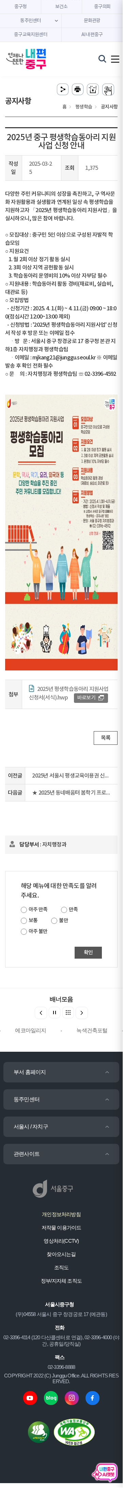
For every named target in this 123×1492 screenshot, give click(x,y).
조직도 (61, 1267)
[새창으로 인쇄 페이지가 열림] (77, 89)
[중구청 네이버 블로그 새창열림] (51, 1398)
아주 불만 (38, 931)
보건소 (61, 7)
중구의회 (102, 7)
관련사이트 (27, 1154)
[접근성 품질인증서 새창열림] (74, 1432)
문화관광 (92, 21)
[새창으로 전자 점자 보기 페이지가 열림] (108, 89)
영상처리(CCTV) (61, 1241)
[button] (82, 1013)
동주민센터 (27, 1099)
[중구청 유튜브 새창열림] (30, 1398)
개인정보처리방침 (61, 1214)
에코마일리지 (30, 1030)
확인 (88, 953)
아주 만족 (38, 910)
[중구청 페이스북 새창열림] (92, 1398)
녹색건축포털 (91, 1030)
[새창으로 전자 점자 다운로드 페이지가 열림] (93, 89)
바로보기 (86, 698)
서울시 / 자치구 (31, 1126)
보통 (33, 921)
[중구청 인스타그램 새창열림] (72, 1398)
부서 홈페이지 (30, 1072)
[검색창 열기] (102, 59)
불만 (63, 921)
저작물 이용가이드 (61, 1227)
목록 (105, 738)
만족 (73, 910)
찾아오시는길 (61, 1254)
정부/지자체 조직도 (61, 1281)
